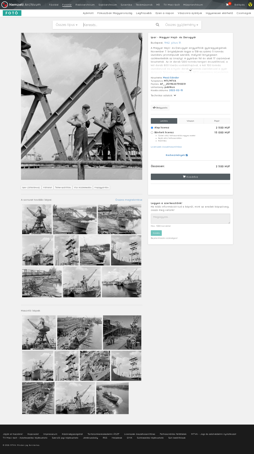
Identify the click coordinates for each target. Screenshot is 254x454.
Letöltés (164, 120)
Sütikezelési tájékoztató (150, 437)
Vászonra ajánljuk (190, 13)
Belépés (239, 4)
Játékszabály (90, 437)
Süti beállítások (177, 437)
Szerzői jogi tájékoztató (65, 437)
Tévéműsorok (144, 4)
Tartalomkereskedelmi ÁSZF (104, 434)
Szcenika (126, 4)
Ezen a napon (165, 13)
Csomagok (244, 13)
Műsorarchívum (193, 4)
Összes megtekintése (128, 199)
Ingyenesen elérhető (219, 13)
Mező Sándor (171, 77)
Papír (217, 120)
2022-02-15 (176, 90)
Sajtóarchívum (108, 4)
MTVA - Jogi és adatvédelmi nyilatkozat (213, 434)
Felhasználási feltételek (173, 434)
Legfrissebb (144, 13)
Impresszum (50, 434)
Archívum (25, 4)
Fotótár (67, 4)
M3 (158, 4)
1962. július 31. (173, 42)
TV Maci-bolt (172, 4)
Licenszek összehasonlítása (166, 146)
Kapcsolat (33, 434)
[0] (227, 4)
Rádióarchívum (85, 4)
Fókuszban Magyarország (114, 13)
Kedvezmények (176, 155)
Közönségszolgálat (72, 434)
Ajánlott (88, 13)
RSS (105, 437)
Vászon (190, 120)
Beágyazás (161, 107)
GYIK (129, 437)
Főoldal (54, 4)
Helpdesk (117, 437)
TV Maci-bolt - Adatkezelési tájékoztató (25, 437)
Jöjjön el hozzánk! (13, 434)
